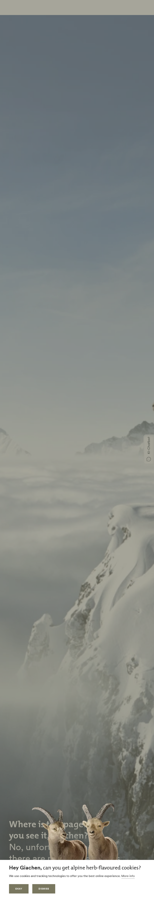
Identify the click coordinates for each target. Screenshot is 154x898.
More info (128, 876)
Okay (18, 888)
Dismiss (43, 888)
